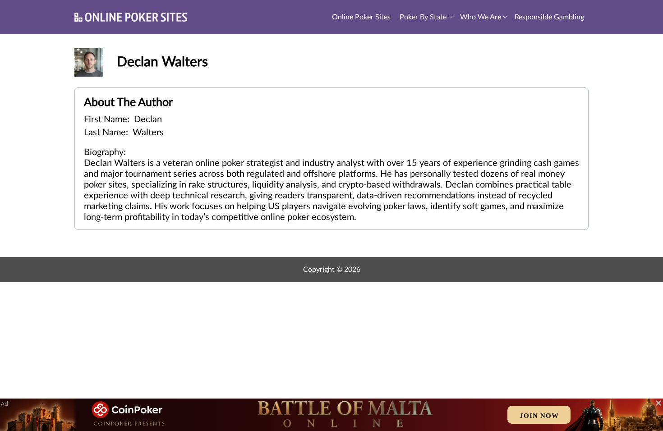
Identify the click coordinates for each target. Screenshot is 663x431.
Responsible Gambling (549, 17)
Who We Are (480, 17)
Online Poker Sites (361, 17)
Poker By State (423, 17)
